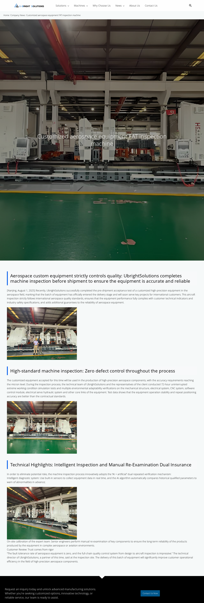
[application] (67, 5)
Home (6, 15)
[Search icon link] (190, 5)
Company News (17, 15)
